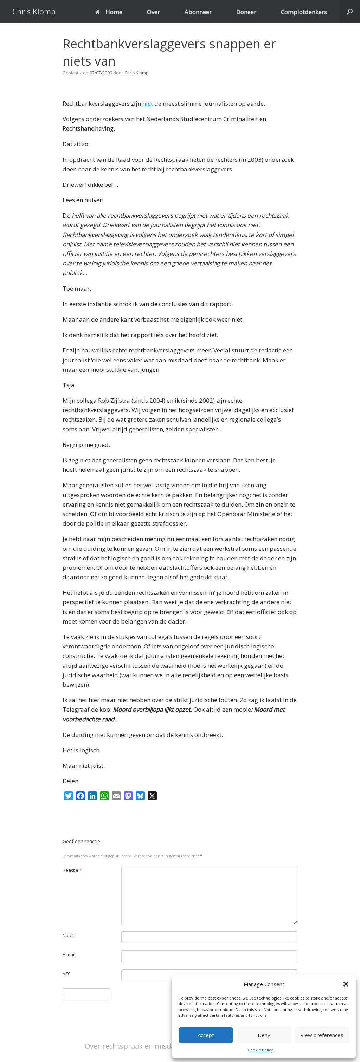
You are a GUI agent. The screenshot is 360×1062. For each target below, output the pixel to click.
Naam (69, 935)
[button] (345, 984)
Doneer (246, 12)
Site (67, 973)
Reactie (72, 870)
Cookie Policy (260, 1050)
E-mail (69, 954)
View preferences (322, 1034)
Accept (206, 1034)
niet (147, 103)
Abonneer (198, 12)
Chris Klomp (136, 73)
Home (113, 12)
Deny (264, 1034)
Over (153, 12)
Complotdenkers (304, 12)
